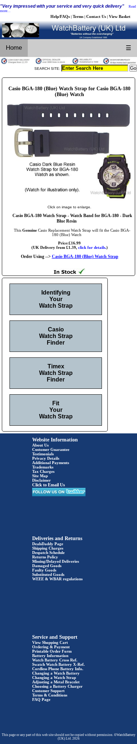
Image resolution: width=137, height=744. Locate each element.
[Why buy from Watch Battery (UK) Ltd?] (68, 63)
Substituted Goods (48, 574)
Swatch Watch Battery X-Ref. (58, 664)
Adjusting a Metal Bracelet (56, 682)
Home (14, 47)
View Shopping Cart (50, 642)
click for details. (92, 247)
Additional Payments (50, 462)
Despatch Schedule (48, 552)
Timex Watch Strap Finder (56, 373)
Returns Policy (45, 557)
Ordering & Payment (51, 647)
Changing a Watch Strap (54, 677)
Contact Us (96, 16)
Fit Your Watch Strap (56, 410)
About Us (40, 445)
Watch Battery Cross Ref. (54, 660)
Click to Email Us (48, 484)
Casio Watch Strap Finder (56, 336)
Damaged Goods (46, 565)
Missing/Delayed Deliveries (55, 561)
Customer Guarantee (50, 449)
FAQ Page (41, 699)
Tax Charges (43, 471)
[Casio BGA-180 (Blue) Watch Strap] (69, 199)
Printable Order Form (52, 651)
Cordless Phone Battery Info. (57, 669)
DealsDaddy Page (47, 544)
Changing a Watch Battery (56, 673)
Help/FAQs (60, 16)
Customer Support (48, 690)
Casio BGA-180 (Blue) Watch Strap (85, 256)
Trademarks (42, 467)
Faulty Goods (44, 570)
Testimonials (43, 454)
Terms (78, 16)
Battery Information (50, 655)
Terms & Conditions (49, 695)
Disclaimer (41, 480)
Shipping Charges (47, 548)
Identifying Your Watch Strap (56, 299)
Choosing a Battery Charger (57, 686)
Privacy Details (45, 458)
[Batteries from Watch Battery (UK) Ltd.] (68, 37)
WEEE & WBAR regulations (57, 579)
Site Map (40, 476)
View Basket (119, 16)
